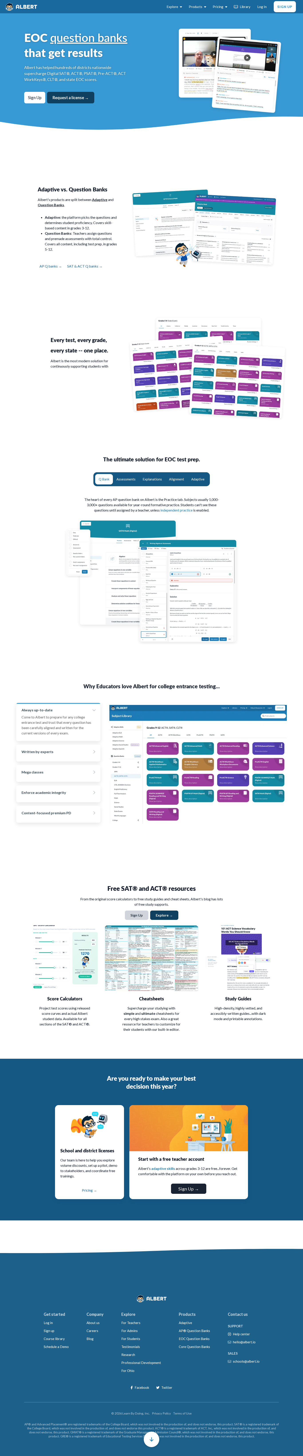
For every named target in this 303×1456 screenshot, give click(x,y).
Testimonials (130, 1347)
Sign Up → (188, 1188)
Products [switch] (195, 7)
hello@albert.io (244, 1342)
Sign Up (284, 7)
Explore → (164, 915)
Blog (90, 1339)
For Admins (129, 1331)
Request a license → (71, 97)
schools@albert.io (246, 1361)
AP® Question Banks (194, 1331)
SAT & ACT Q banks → (84, 266)
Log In (262, 7)
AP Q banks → (50, 266)
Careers (92, 1331)
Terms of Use (182, 1413)
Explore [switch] (172, 7)
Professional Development (141, 1363)
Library (245, 7)
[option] (58, 722)
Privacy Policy (161, 1413)
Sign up (49, 1331)
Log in (48, 1323)
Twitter (166, 1387)
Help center (241, 1334)
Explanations (152, 479)
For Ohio (127, 1371)
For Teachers (130, 1323)
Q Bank (104, 479)
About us (93, 1323)
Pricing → (89, 1190)
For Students (130, 1339)
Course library (54, 1339)
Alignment (176, 479)
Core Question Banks (194, 1347)
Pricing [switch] (218, 7)
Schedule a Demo (56, 1347)
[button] (151, 1439)
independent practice (176, 510)
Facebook (142, 1387)
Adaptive (198, 479)
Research (128, 1355)
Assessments (126, 479)
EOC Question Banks (194, 1339)
